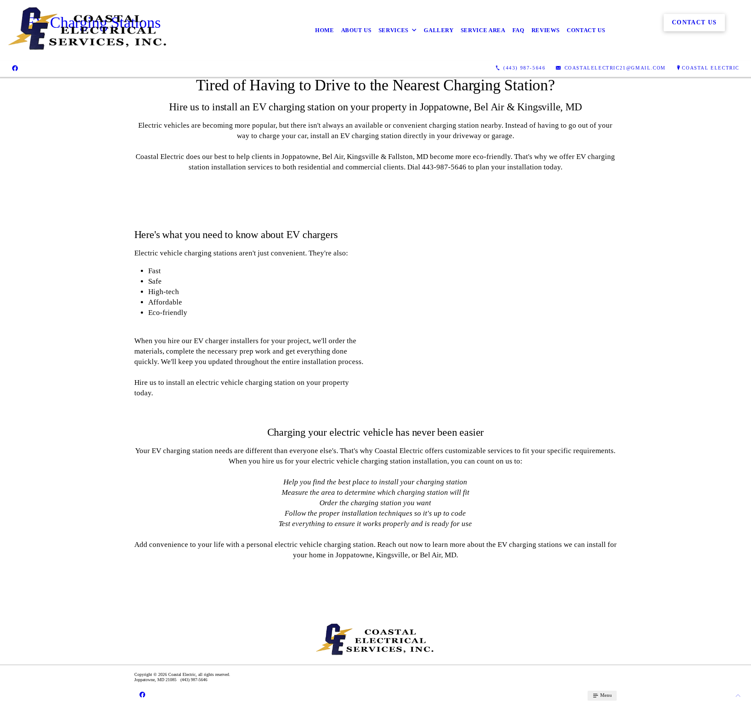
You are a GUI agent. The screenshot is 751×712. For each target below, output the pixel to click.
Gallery (439, 30)
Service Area (483, 30)
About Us (356, 30)
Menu (605, 695)
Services (394, 30)
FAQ (518, 30)
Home (324, 30)
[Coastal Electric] (88, 30)
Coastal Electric (710, 67)
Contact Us (586, 30)
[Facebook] (15, 68)
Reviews (546, 30)
